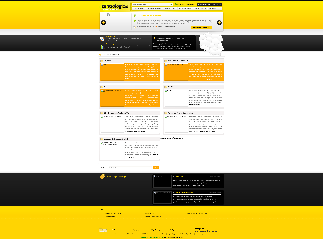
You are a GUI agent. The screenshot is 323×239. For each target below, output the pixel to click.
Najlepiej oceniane (139, 230)
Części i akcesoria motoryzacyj (115, 46)
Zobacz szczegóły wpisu (148, 26)
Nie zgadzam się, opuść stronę (174, 237)
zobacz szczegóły (198, 185)
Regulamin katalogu (154, 8)
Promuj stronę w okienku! (183, 27)
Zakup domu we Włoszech (131, 16)
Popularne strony (185, 8)
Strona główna (139, 8)
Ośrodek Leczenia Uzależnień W (116, 113)
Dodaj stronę (174, 230)
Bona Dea (179, 176)
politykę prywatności (175, 234)
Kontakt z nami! (170, 8)
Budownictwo (141, 46)
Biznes (114, 47)
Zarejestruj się (216, 4)
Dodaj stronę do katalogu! (186, 4)
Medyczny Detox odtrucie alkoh (116, 139)
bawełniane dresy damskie (153, 216)
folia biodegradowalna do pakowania (196, 213)
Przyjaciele (213, 8)
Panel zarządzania (204, 4)
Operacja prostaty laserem (113, 213)
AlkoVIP (171, 87)
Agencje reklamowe (123, 47)
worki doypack (149, 213)
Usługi (128, 46)
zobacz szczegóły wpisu (206, 79)
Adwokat (133, 46)
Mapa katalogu (156, 230)
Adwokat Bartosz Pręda (184, 193)
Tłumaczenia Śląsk (110, 216)
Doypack (107, 61)
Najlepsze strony (200, 8)
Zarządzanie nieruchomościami (116, 87)
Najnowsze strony (120, 230)
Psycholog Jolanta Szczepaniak (180, 113)
